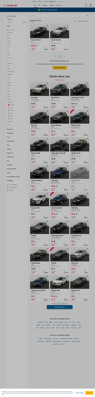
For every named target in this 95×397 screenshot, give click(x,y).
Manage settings (79, 392)
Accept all (89, 392)
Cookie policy (70, 393)
